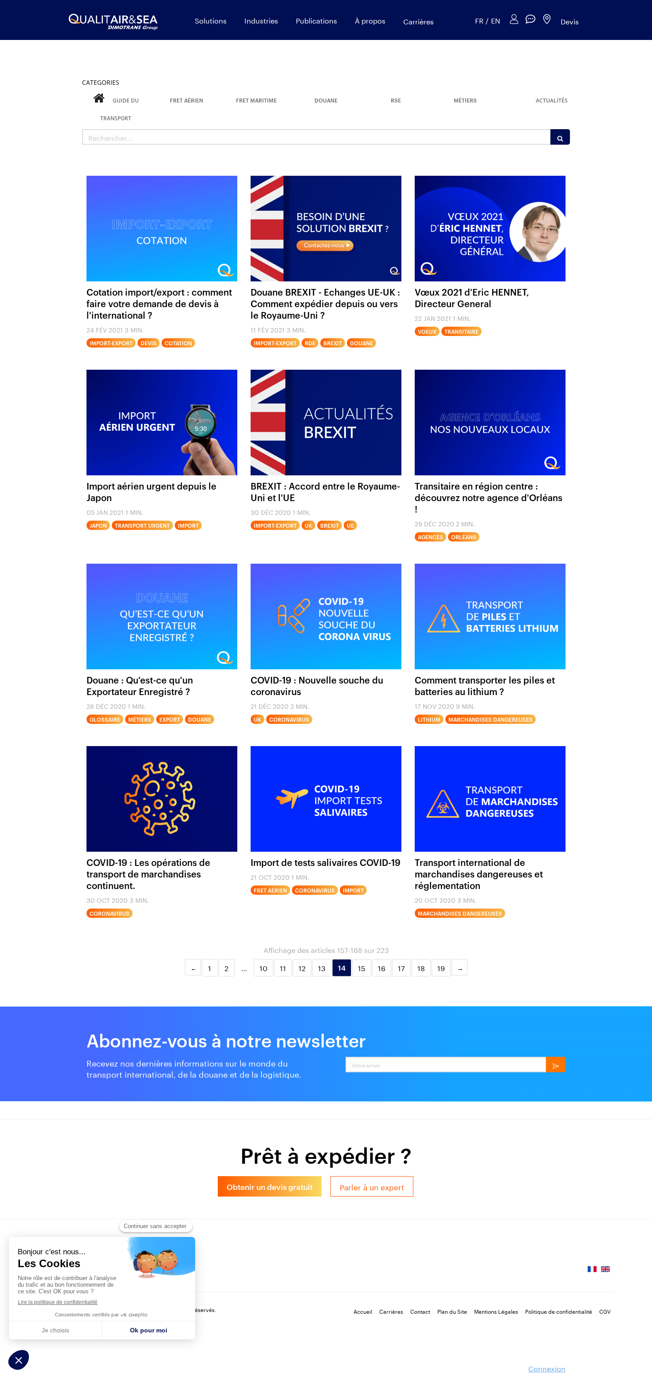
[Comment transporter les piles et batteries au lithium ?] (490, 616)
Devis (570, 20)
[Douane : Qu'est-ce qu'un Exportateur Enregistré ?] (161, 616)
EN (495, 20)
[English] (605, 1272)
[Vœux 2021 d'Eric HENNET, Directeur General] (490, 228)
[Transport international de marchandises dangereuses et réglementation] (490, 799)
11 (283, 967)
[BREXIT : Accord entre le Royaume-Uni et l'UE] (326, 422)
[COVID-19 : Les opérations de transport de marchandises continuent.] (161, 799)
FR (479, 20)
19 (441, 967)
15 (361, 967)
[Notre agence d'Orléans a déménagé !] (490, 422)
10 (263, 967)
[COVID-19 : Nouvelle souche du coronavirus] (326, 616)
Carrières (418, 21)
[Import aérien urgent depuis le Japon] (161, 422)
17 (401, 967)
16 (381, 967)
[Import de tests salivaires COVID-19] (326, 799)
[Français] (592, 1272)
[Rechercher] (560, 137)
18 (421, 967)
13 (322, 967)
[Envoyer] (556, 1064)
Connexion (547, 1367)
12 (302, 967)
